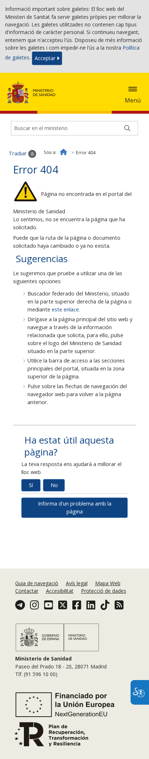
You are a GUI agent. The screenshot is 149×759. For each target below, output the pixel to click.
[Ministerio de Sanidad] (34, 92)
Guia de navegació (36, 583)
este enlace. (66, 309)
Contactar (26, 590)
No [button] (54, 485)
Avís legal (77, 583)
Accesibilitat (59, 590)
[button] (133, 89)
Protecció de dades (103, 590)
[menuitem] (37, 583)
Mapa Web (107, 583)
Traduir (18, 153)
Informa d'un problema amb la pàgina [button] (74, 507)
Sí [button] (31, 485)
